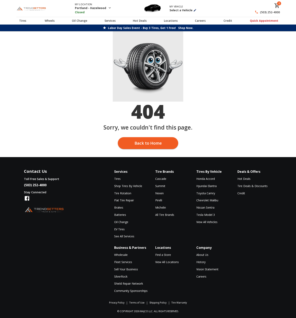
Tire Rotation (122, 193)
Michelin (160, 207)
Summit (160, 186)
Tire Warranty (179, 302)
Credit (228, 21)
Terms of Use (137, 302)
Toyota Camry (205, 193)
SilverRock (120, 276)
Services (110, 21)
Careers (200, 21)
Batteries (120, 215)
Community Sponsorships (131, 291)
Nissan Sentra (205, 207)
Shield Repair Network (128, 283)
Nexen (159, 193)
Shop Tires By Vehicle (128, 186)
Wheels (50, 21)
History (201, 262)
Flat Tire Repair (124, 200)
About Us (202, 255)
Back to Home (148, 143)
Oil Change (79, 21)
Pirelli (158, 200)
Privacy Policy (116, 302)
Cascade (160, 179)
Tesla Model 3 (205, 215)
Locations (171, 21)
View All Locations (167, 262)
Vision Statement (207, 269)
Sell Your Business (126, 269)
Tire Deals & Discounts (252, 186)
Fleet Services (123, 262)
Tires (22, 21)
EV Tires (119, 229)
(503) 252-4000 (270, 12)
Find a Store (163, 255)
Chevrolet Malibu (207, 200)
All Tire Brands (164, 215)
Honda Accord (205, 179)
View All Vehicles (206, 222)
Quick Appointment (264, 21)
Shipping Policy (158, 302)
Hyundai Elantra (206, 186)
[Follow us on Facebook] (27, 198)
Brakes (118, 207)
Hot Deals (140, 21)
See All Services (124, 236)
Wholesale (121, 255)
